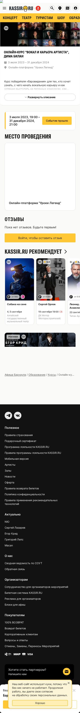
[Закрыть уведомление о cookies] (69, 683)
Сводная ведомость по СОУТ (23, 563)
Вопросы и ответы (16, 640)
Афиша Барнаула (15, 374)
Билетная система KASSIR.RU (23, 592)
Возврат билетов (15, 628)
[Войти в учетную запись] (76, 8)
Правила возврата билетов (22, 488)
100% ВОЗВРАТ (14, 622)
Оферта (9, 482)
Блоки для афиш (15, 604)
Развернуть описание (41, 97)
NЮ (7, 521)
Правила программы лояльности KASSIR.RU (33, 452)
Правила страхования (19, 435)
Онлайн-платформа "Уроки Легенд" (31, 67)
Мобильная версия (17, 458)
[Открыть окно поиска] (52, 8)
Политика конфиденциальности (25, 494)
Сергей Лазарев (15, 527)
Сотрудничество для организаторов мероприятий (36, 586)
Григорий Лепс (14, 539)
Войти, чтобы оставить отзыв (40, 238)
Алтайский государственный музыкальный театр (18, 318)
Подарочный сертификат (20, 441)
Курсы (52, 374)
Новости (10, 476)
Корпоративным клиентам (21, 634)
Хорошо (40, 702)
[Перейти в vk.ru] (17, 415)
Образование (36, 374)
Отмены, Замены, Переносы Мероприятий (32, 646)
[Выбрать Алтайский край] (68, 8)
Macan (9, 545)
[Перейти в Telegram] (8, 415)
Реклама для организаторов (23, 598)
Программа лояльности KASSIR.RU (27, 446)
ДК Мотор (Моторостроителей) (49, 317)
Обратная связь (15, 569)
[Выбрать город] (60, 8)
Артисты (10, 464)
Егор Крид (11, 533)
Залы (8, 470)
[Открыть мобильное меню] (4, 8)
